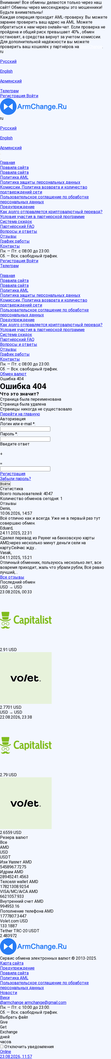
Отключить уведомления (28, 1046)
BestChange (91, 46)
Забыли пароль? (15, 478)
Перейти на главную (20, 414)
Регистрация (12, 473)
